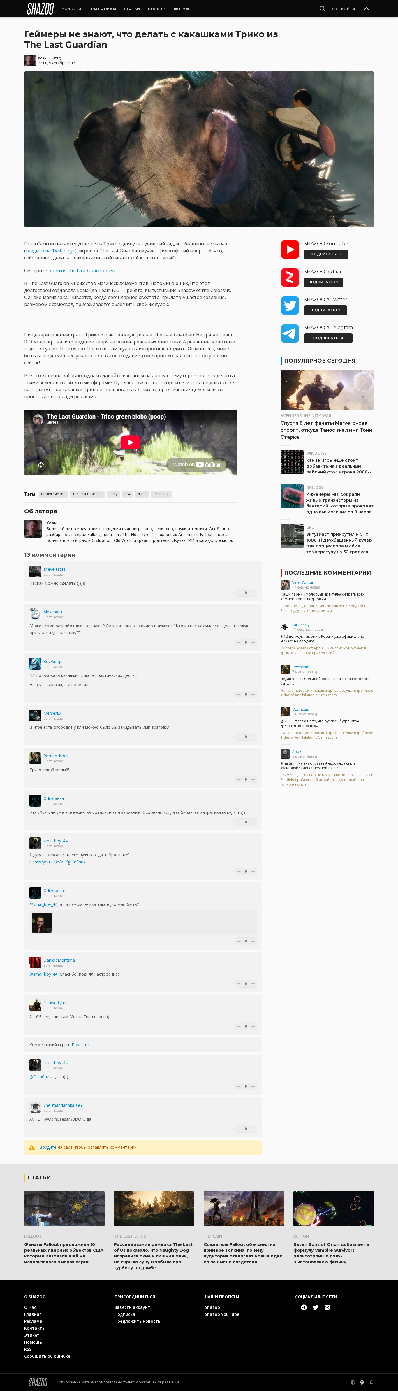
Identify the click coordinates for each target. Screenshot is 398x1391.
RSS (27, 1349)
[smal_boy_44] (35, 843)
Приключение (53, 493)
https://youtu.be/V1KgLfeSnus (57, 862)
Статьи (132, 8)
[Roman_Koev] (35, 758)
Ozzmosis (300, 667)
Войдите (48, 1147)
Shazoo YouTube (222, 1314)
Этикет (32, 1335)
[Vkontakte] (327, 1307)
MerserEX (52, 713)
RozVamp (52, 661)
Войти (348, 8)
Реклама (33, 1321)
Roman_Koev (55, 755)
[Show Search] (322, 8)
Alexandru (52, 611)
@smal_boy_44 (43, 904)
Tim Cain (213, 1236)
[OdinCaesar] (35, 801)
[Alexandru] (35, 614)
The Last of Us (130, 1236)
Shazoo (212, 1307)
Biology (315, 487)
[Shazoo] (40, 9)
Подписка (125, 1314)
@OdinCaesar (42, 1076)
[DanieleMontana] (35, 962)
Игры (141, 493)
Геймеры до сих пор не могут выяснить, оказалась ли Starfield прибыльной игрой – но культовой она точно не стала (327, 780)
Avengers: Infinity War (306, 415)
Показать (81, 1044)
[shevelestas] (35, 571)
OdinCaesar (54, 798)
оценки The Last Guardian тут (82, 270)
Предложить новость (137, 1321)
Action (301, 1236)
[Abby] (285, 754)
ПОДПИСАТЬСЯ (326, 254)
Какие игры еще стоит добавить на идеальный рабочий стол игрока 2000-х (339, 466)
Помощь (33, 1342)
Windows (316, 453)
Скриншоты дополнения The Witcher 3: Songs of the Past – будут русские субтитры (325, 608)
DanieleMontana (59, 960)
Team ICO (161, 493)
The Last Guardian (88, 493)
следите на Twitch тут (50, 250)
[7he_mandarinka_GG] (35, 1107)
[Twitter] (315, 1307)
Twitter (54, 58)
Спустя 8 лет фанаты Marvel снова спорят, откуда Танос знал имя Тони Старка (326, 430)
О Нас (30, 1307)
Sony (113, 493)
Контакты (34, 1328)
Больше (156, 8)
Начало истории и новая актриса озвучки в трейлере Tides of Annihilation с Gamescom (327, 693)
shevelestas (54, 569)
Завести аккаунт (132, 1307)
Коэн (42, 58)
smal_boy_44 (55, 841)
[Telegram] (304, 1307)
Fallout (33, 1236)
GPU (310, 527)
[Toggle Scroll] (366, 9)
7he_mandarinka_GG (62, 1105)
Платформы (102, 8)
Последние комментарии (327, 573)
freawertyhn (54, 1002)
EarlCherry (300, 624)
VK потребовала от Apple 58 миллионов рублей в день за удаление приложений (323, 650)
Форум (181, 8)
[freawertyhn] (35, 1005)
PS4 (127, 493)
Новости (71, 8)
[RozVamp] (35, 664)
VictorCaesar (303, 582)
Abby (296, 751)
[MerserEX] (35, 715)
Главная (33, 1314)
